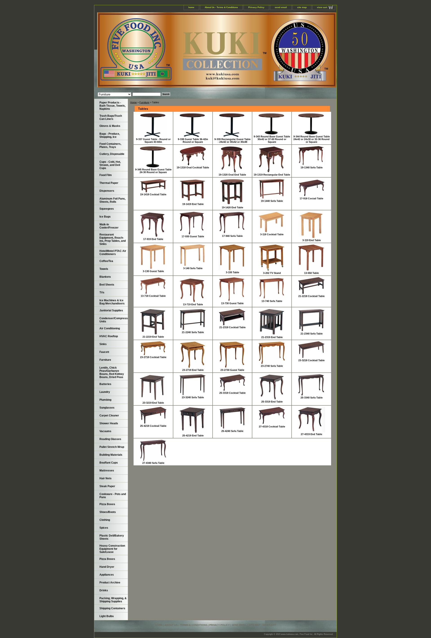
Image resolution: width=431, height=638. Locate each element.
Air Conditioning (109, 328)
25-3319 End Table (272, 401)
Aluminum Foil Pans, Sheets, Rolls (112, 200)
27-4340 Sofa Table (153, 463)
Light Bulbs (106, 616)
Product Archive (109, 582)
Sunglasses (106, 407)
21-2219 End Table (153, 336)
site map (302, 7)
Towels (103, 269)
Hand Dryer (106, 566)
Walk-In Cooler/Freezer (109, 226)
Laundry (104, 392)
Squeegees (106, 208)
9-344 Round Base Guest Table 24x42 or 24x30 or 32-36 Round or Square (311, 139)
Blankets (105, 276)
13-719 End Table (193, 304)
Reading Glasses (110, 439)
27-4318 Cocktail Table (272, 426)
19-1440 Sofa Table (272, 201)
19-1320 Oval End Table (232, 174)
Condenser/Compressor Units (113, 320)
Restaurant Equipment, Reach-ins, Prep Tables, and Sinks (112, 239)
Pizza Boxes (107, 504)
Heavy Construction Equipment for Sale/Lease (112, 549)
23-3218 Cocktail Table (311, 360)
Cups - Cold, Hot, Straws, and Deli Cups (110, 165)
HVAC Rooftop (108, 336)
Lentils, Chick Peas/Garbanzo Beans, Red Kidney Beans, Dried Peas (111, 372)
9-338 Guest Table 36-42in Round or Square (193, 140)
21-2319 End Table (272, 337)
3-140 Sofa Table (192, 268)
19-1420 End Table (232, 207)
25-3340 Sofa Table (312, 397)
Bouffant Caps (108, 462)
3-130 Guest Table (153, 271)
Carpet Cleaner (109, 415)
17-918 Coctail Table (311, 198)
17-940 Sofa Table (232, 236)
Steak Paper (107, 486)
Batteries (105, 384)
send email (281, 7)
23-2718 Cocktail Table (153, 357)
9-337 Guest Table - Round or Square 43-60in (153, 140)
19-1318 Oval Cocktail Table (193, 167)
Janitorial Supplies (111, 310)
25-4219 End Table (193, 435)
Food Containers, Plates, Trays (110, 145)
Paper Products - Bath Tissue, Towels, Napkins (112, 105)
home (191, 7)
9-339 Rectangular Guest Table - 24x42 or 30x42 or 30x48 (232, 140)
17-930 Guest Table (193, 236)
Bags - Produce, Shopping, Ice (109, 135)
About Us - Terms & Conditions (221, 7)
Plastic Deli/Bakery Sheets (111, 537)
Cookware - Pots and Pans (112, 496)
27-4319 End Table (311, 434)
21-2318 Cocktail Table (232, 327)
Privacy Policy (256, 7)
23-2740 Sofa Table (272, 366)
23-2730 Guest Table (232, 370)
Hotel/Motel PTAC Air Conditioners (112, 252)
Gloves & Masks (109, 126)
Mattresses (106, 470)
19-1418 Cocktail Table (153, 194)
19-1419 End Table (193, 204)
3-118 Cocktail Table (272, 234)
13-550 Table (311, 273)
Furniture (144, 102)
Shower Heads (108, 423)
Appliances (106, 574)
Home (133, 102)
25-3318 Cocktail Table (232, 393)
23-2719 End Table (193, 370)
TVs (101, 292)
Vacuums (105, 431)
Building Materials (110, 454)
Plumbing (105, 399)
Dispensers (106, 190)
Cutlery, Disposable (111, 154)
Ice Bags (105, 216)
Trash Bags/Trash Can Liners (110, 117)
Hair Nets (105, 478)
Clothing (104, 519)
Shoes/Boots (107, 512)
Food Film (105, 175)
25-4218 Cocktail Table (153, 426)
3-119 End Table (311, 240)
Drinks (103, 590)
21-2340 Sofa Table (312, 333)
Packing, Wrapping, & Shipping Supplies (113, 600)
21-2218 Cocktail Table (311, 296)
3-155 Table (232, 272)
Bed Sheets (106, 284)
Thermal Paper (108, 183)
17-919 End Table (153, 239)
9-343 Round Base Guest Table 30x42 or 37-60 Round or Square (272, 139)
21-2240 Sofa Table (193, 332)
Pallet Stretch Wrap (111, 447)
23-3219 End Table (153, 402)
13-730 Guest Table (232, 303)
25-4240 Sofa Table (232, 431)
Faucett (104, 352)
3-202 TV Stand (272, 273)
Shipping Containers (112, 608)
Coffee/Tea (106, 261)
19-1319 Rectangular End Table (272, 174)
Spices (103, 527)
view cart (322, 7)
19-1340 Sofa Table (312, 167)
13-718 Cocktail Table (153, 296)
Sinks (103, 344)
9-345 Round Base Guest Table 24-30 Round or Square (153, 171)
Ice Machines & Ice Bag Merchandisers (112, 302)
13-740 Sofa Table (272, 301)
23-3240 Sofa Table (193, 397)
